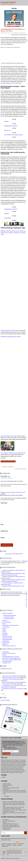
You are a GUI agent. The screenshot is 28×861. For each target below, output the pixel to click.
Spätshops (4, 633)
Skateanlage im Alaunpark (20, 469)
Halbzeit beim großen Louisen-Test (10, 677)
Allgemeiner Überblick (7, 613)
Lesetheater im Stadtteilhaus (8, 467)
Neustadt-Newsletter (7, 639)
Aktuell (15, 32)
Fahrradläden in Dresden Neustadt (10, 625)
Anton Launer (10, 32)
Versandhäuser (6, 789)
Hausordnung (5, 651)
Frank (3, 582)
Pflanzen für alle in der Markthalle (10, 676)
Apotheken (4, 620)
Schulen (4, 631)
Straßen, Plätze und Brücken (9, 645)
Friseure (4, 628)
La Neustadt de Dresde (8, 617)
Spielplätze (5, 634)
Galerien (4, 630)
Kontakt (4, 655)
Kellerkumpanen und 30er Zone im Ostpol (12, 688)
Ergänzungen (4, 502)
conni (2, 461)
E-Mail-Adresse (4, 531)
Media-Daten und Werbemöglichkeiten (11, 658)
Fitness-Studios (6, 627)
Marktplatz (4, 644)
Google (21, 34)
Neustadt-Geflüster (8, 2)
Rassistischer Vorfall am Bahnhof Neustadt (12, 679)
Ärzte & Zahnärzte (6, 622)
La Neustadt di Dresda (8, 618)
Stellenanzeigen (6, 642)
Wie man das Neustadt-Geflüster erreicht (11, 659)
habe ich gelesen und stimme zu (11, 748)
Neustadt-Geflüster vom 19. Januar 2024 (11, 83)
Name (2, 524)
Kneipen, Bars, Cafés (7, 638)
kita (9, 461)
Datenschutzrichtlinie (14, 743)
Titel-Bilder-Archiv (6, 662)
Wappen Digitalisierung (7, 785)
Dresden (6, 461)
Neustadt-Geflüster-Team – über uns (10, 656)
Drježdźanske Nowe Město (9, 615)
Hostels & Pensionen (7, 636)
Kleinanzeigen (5, 641)
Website (3, 537)
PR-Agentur (5, 786)
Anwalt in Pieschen (7, 783)
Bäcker (4, 623)
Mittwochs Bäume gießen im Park (16, 586)
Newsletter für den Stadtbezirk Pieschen (11, 787)
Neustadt (13, 461)
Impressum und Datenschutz (8, 653)
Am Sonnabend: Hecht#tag (8, 683)
